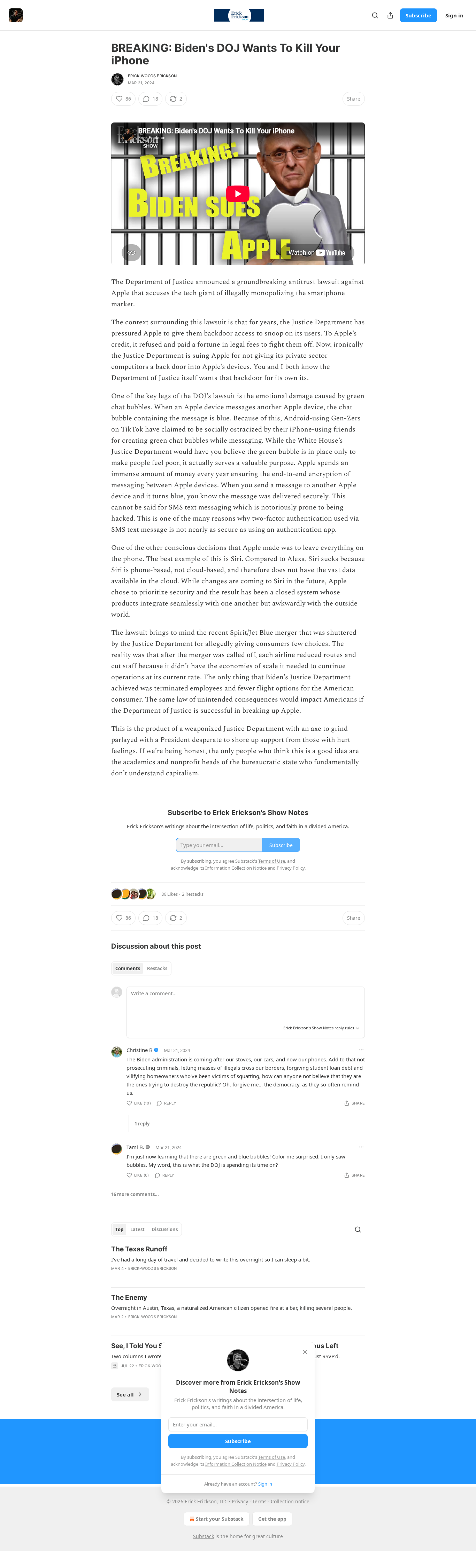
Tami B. (135, 1147)
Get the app (272, 1519)
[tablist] (141, 968)
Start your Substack (220, 1519)
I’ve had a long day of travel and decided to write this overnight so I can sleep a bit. (210, 1259)
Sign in (454, 15)
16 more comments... (135, 1194)
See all (125, 1394)
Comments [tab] (127, 968)
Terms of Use (271, 1457)
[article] (238, 1263)
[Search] (375, 15)
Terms (259, 1501)
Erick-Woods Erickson (152, 75)
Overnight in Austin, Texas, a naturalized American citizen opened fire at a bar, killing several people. (231, 1307)
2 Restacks (193, 894)
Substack (203, 1536)
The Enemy (129, 1297)
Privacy (240, 1501)
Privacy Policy (291, 1464)
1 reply (142, 1124)
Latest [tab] (137, 1229)
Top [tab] (119, 1229)
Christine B (139, 1049)
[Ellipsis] (361, 1049)
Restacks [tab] (157, 968)
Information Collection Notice (236, 1464)
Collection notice (290, 1501)
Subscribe (418, 15)
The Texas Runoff (139, 1249)
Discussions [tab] (165, 1229)
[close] (304, 1352)
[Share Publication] (390, 15)
